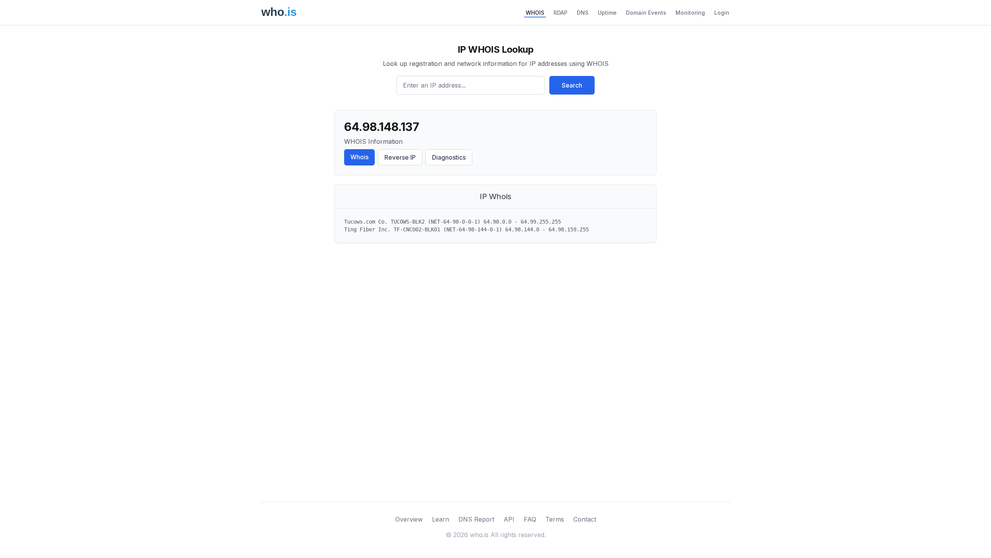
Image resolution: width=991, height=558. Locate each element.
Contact (584, 519)
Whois (359, 157)
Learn (440, 519)
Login (721, 12)
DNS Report (476, 519)
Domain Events (646, 12)
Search (572, 85)
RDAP (561, 12)
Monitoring (690, 12)
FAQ (530, 519)
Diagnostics (449, 157)
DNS (582, 12)
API (509, 519)
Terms (554, 519)
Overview (409, 519)
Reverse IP (400, 157)
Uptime (607, 12)
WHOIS (535, 12)
